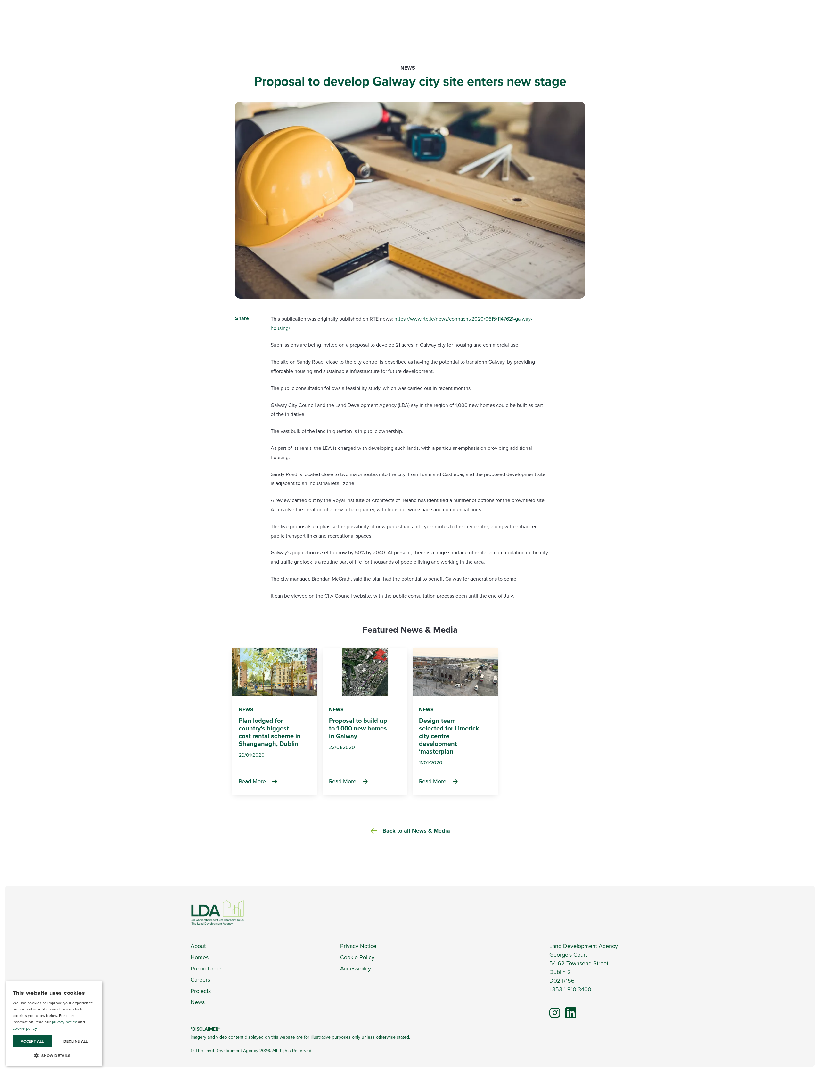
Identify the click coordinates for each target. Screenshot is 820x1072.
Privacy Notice (358, 946)
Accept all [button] (32, 1041)
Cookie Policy (357, 957)
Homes (200, 957)
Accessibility (355, 968)
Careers (200, 980)
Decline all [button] (75, 1041)
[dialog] (54, 1023)
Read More (252, 781)
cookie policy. (25, 1028)
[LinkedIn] (567, 1009)
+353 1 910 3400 (570, 989)
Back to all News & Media (416, 831)
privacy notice (64, 1022)
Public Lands (206, 968)
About (198, 946)
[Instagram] (554, 1012)
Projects (201, 991)
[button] (54, 1055)
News (407, 67)
